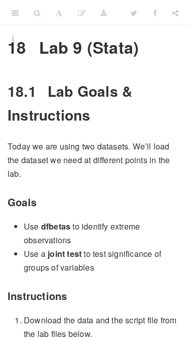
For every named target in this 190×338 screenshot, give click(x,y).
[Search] (37, 12)
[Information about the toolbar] (13, 38)
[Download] (104, 12)
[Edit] (81, 12)
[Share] (175, 12)
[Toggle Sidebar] (15, 12)
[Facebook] (155, 12)
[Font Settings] (59, 12)
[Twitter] (134, 12)
